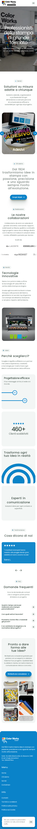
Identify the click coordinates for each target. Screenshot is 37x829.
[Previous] (2, 133)
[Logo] (9, 3)
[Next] (35, 133)
